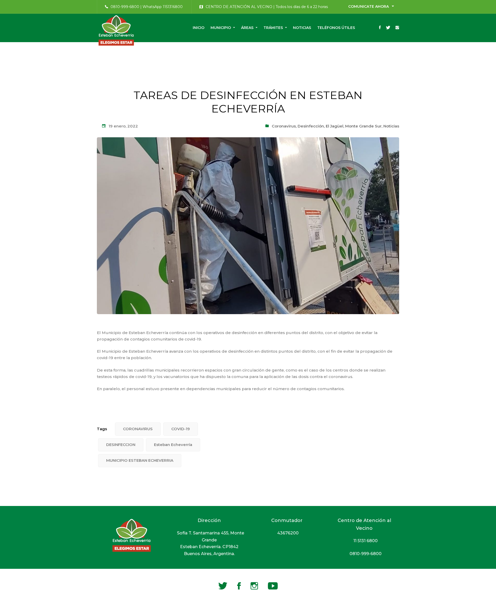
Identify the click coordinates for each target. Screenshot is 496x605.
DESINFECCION (120, 444)
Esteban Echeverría (173, 444)
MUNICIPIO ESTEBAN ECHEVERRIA (139, 460)
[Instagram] (397, 28)
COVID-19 (180, 428)
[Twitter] (388, 28)
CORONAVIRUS (138, 428)
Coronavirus (284, 126)
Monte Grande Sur (363, 126)
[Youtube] (272, 586)
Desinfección (311, 126)
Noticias (391, 126)
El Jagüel (334, 126)
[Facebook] (380, 28)
